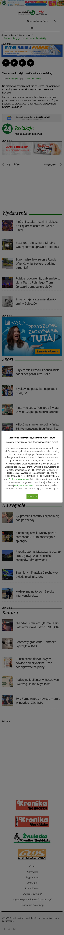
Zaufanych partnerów (18, 479)
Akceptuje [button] (32, 496)
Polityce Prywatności (24, 485)
